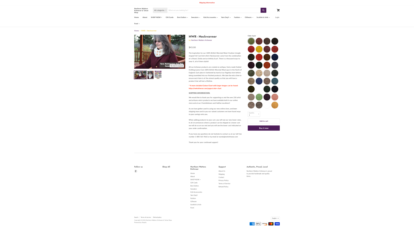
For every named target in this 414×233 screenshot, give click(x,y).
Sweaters (195, 17)
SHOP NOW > (156, 17)
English (274, 218)
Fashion (237, 17)
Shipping (222, 174)
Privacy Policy (224, 180)
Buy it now (263, 128)
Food (136, 23)
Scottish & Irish (263, 17)
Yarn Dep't (225, 17)
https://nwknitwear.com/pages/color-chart (205, 88)
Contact (221, 177)
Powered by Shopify (140, 222)
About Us (222, 171)
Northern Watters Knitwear (201, 40)
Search (136, 217)
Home (136, 17)
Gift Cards (169, 17)
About (145, 17)
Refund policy (157, 217)
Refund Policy (223, 187)
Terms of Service (224, 183)
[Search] (263, 10)
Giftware (248, 17)
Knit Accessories (210, 17)
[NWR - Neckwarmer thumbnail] (140, 75)
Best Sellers (182, 17)
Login (277, 17)
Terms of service (146, 217)
